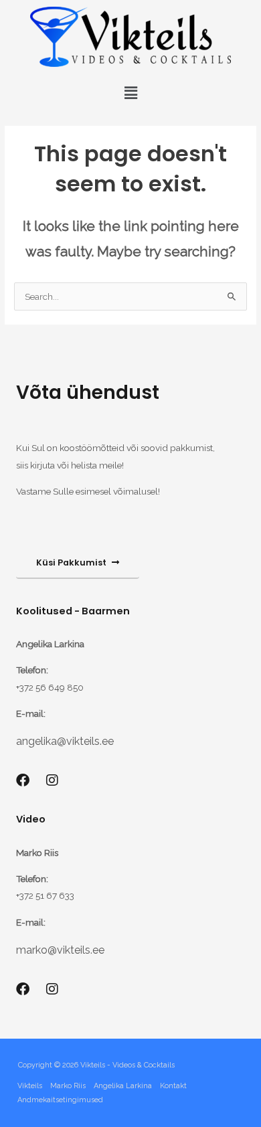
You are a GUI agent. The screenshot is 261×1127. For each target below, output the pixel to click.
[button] (130, 92)
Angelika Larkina (123, 1085)
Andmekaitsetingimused (60, 1100)
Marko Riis (68, 1085)
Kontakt (173, 1085)
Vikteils (29, 1085)
